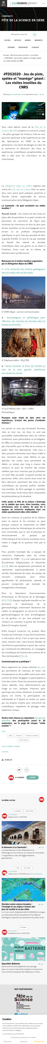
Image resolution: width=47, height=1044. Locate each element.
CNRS (15, 130)
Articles (17, 40)
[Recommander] (26, 770)
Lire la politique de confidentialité (13, 1034)
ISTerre (23, 656)
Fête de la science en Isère (23, 20)
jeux (17, 868)
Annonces (39, 40)
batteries (23, 927)
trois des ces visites (20, 189)
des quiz (41, 667)
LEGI (4, 566)
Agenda (28, 40)
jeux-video (27, 868)
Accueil (7, 40)
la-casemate (17, 811)
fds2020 (19, 736)
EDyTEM (6, 600)
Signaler (8, 760)
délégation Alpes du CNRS (18, 185)
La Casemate (16, 94)
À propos (35, 47)
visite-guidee (23, 740)
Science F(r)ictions (36, 874)
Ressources (23, 47)
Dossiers (11, 47)
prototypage (29, 811)
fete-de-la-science (32, 736)
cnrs (10, 736)
